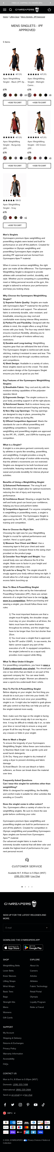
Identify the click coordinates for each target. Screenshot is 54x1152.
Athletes (34, 981)
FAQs (5, 1064)
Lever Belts (8, 970)
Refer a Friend (37, 1007)
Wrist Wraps (9, 986)
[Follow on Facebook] (5, 1105)
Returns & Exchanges (13, 1043)
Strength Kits (9, 1002)
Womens (7, 1012)
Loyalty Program (38, 1002)
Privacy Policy (9, 1048)
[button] (10, 69)
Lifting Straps (9, 981)
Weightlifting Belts (11, 965)
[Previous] (3, 3)
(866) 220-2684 (23, 1089)
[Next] (50, 3)
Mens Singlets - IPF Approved (33, 17)
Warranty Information (13, 1053)
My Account (8, 1033)
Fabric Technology (38, 986)
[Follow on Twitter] (13, 1105)
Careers (34, 970)
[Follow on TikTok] (43, 1105)
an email (15, 1095)
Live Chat (35, 876)
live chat (28, 1095)
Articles (33, 976)
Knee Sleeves (9, 976)
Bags (5, 996)
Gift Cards (8, 1017)
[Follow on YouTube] (36, 1105)
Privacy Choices (34, 1140)
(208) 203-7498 (21, 876)
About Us (34, 965)
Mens (5, 1007)
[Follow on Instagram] (20, 1105)
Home (5, 17)
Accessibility (8, 1059)
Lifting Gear (14, 17)
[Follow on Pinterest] (28, 1105)
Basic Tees (8, 991)
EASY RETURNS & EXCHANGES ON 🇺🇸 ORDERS (27, 3)
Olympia (34, 996)
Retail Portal (36, 991)
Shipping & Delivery (12, 1038)
